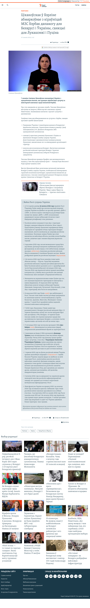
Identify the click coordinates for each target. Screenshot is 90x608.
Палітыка (24, 11)
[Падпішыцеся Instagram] (71, 576)
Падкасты (4, 579)
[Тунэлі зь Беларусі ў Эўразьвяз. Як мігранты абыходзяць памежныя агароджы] (78, 476)
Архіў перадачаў (6, 585)
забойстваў (35, 251)
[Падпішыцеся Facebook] (50, 576)
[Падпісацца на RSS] (80, 576)
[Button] (54, 42)
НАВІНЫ (83, 5)
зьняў (32, 327)
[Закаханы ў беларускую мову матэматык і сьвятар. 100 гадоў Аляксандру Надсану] (56, 545)
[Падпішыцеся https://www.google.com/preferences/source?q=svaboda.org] (46, 576)
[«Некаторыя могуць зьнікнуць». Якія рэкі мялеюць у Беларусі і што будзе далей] (34, 478)
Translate (86, 1)
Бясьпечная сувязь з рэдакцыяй (33, 585)
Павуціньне (52, 355)
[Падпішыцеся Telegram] (76, 576)
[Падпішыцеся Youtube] (59, 576)
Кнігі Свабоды (5, 582)
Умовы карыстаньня (29, 592)
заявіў (47, 293)
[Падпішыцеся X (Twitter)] (55, 576)
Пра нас (25, 575)
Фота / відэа (4, 589)
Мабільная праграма (29, 582)
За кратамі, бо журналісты (9, 592)
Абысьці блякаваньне (29, 579)
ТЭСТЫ (77, 5)
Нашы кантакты (28, 589)
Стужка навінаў (6, 575)
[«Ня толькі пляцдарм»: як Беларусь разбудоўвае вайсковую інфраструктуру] (78, 545)
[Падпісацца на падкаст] (63, 576)
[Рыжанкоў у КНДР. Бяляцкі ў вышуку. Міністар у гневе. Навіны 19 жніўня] (34, 537)
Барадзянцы (61, 255)
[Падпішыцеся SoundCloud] (67, 576)
